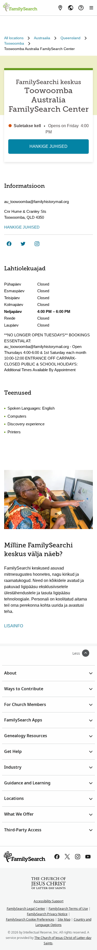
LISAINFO (13, 626)
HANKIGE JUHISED (48, 146)
